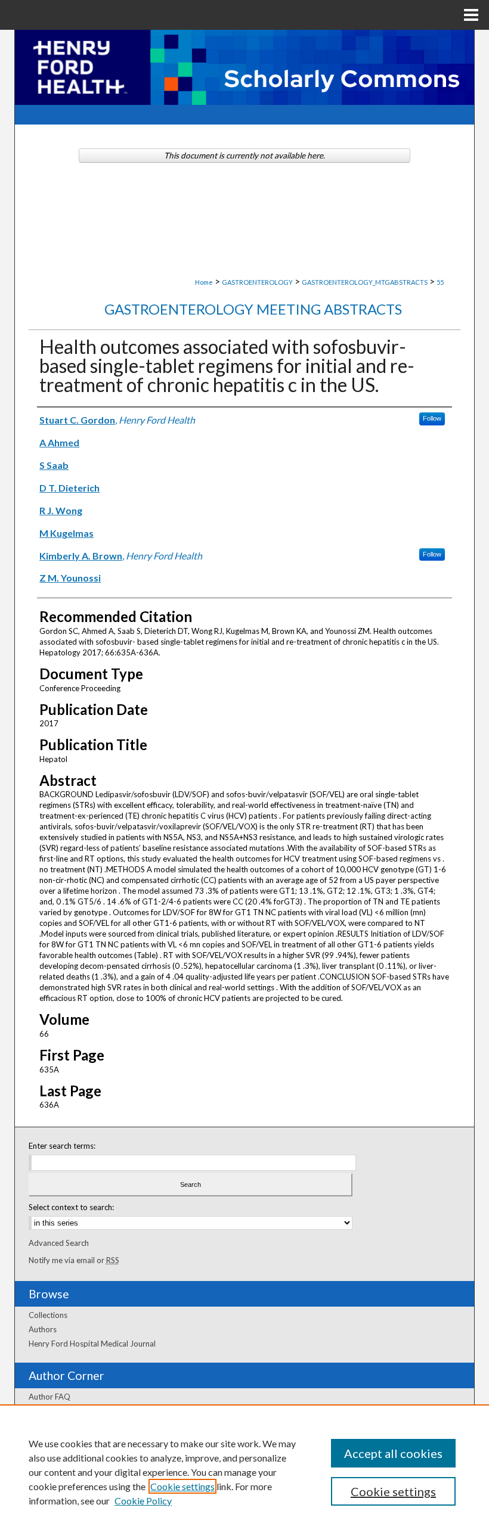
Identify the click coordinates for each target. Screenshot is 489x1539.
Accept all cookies (393, 1453)
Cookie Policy (143, 1500)
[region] (244, 1471)
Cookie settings (182, 1486)
